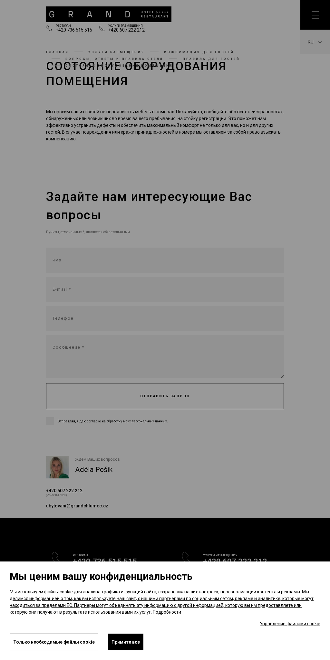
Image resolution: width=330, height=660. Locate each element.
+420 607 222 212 (126, 30)
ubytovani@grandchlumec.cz (77, 505)
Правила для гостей (211, 59)
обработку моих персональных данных (137, 421)
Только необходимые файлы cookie (54, 642)
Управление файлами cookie (290, 623)
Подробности (167, 612)
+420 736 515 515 (74, 30)
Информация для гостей (199, 52)
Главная (57, 52)
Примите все (126, 642)
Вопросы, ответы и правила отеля (114, 59)
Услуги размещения (116, 52)
